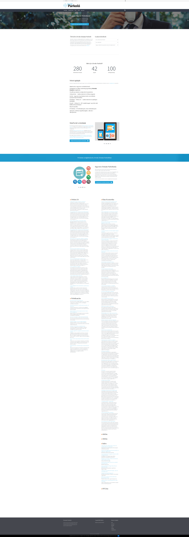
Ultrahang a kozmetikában (105, 351)
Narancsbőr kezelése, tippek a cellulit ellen (107, 291)
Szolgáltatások (70, 10)
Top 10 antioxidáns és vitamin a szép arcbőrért (108, 421)
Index (104, 444)
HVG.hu (105, 489)
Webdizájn (72, 88)
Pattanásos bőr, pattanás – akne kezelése (107, 306)
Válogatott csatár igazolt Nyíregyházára (107, 473)
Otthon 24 (75, 200)
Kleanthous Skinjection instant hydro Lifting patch (108, 319)
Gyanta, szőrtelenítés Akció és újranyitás (107, 298)
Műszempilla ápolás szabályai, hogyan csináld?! (108, 360)
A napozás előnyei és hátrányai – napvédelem (108, 285)
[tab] (107, 40)
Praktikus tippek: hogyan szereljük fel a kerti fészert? (77, 201)
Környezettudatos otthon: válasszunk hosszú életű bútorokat (79, 211)
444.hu (104, 434)
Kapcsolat (82, 10)
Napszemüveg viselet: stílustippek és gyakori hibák (77, 248)
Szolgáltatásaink (112, 83)
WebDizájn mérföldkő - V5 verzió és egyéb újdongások (78, 321)
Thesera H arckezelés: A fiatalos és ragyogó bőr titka (109, 201)
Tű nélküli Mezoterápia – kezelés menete (107, 401)
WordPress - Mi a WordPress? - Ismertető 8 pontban (77, 326)
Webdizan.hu (76, 298)
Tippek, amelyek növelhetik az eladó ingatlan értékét (78, 220)
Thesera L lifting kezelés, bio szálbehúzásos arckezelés (109, 211)
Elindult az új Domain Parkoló (99, 522)
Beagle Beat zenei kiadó (76, 136)
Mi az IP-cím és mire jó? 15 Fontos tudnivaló (76, 300)
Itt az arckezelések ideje (104, 277)
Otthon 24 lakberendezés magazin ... (79, 137)
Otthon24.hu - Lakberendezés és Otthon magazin (82, 94)
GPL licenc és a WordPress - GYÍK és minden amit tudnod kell (79, 316)
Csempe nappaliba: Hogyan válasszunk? (76, 275)
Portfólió (112, 528)
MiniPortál (89, 127)
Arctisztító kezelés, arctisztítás (105, 380)
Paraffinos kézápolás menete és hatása (107, 268)
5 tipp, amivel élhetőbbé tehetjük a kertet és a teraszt (77, 258)
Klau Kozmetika (74, 106)
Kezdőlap (65, 10)
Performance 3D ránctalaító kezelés (106, 329)
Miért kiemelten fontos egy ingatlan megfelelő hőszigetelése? (79, 238)
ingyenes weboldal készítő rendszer (78, 130)
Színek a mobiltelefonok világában (75, 266)
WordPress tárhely (74, 92)
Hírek (75, 10)
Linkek (78, 10)
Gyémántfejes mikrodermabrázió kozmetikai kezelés (109, 390)
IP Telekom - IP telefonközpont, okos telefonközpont (83, 108)
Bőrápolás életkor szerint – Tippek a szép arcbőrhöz (109, 313)
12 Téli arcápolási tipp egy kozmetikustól (107, 412)
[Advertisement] (112, 5)
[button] (77, 24)
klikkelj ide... (88, 45)
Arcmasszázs (103, 370)
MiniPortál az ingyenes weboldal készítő (80, 86)
